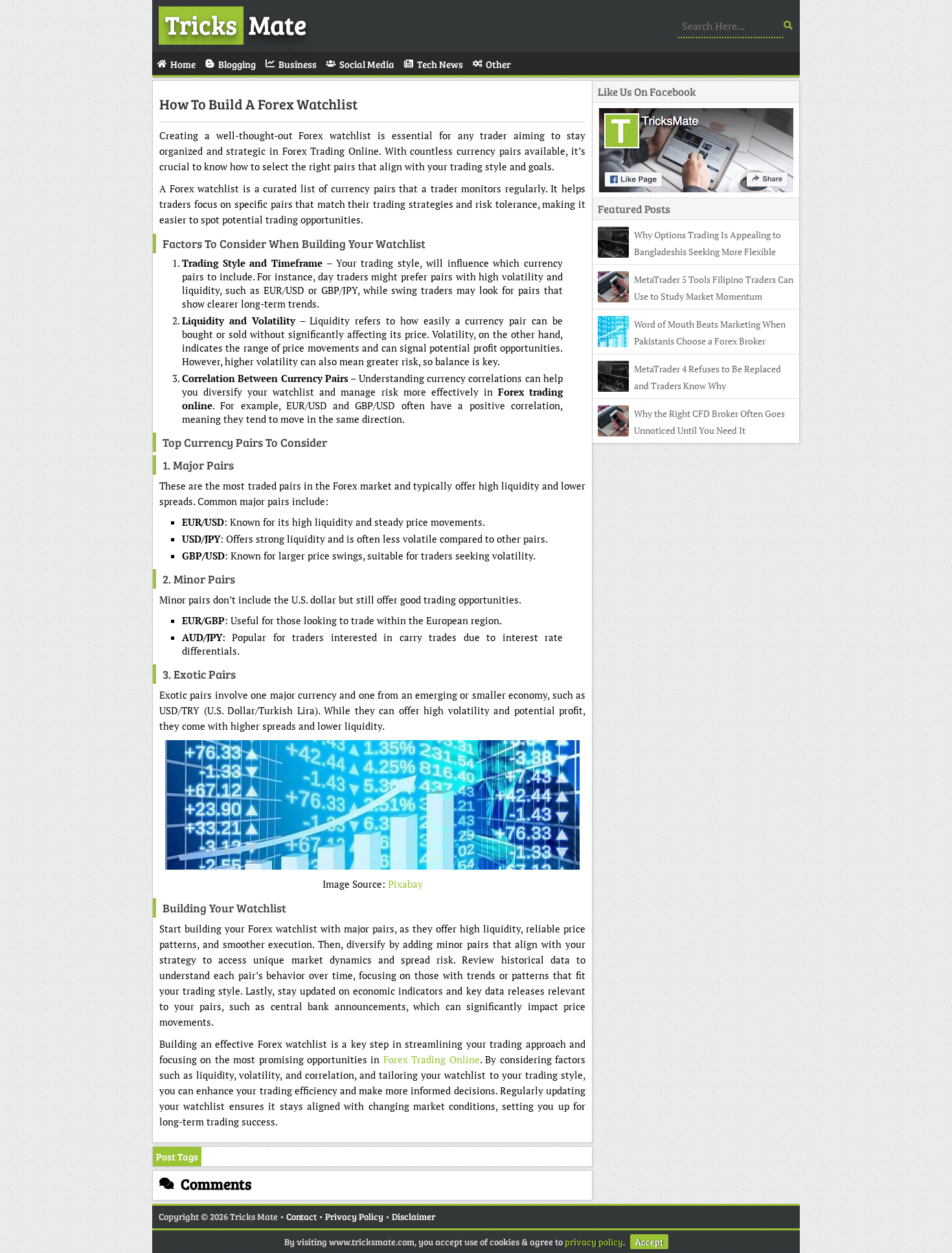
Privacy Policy (354, 1216)
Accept (649, 1242)
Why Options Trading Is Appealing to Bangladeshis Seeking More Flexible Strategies (689, 252)
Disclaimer (413, 1216)
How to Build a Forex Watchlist (258, 103)
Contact (301, 1216)
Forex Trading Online (431, 1059)
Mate (235, 23)
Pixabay (405, 883)
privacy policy (594, 1242)
